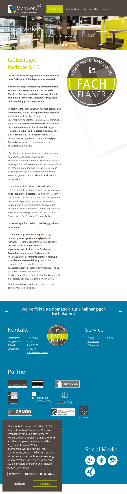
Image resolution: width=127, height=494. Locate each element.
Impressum (93, 341)
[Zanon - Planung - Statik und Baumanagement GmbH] (27, 412)
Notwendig (17, 474)
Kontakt (106, 9)
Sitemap (109, 337)
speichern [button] (45, 483)
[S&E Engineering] (63, 426)
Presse (91, 337)
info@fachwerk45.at (37, 352)
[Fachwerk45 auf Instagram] (113, 460)
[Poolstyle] (67, 398)
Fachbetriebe (91, 9)
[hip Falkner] (83, 412)
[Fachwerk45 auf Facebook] (101, 460)
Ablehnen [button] (19, 483)
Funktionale (49, 474)
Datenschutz (94, 345)
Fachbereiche (73, 9)
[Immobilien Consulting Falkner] (41, 398)
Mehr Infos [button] (22, 468)
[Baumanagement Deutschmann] (67, 384)
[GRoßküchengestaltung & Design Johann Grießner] (63, 412)
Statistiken (33, 474)
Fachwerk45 (55, 9)
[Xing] (90, 472)
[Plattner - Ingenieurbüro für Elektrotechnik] (17, 398)
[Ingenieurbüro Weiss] (41, 384)
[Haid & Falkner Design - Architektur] (17, 384)
